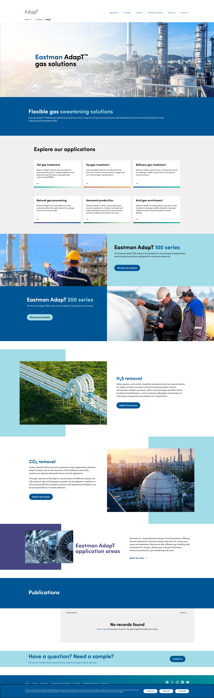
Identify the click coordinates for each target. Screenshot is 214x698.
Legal (27, 683)
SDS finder (44, 683)
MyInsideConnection (90, 683)
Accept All (182, 691)
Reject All (166, 691)
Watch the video (137, 558)
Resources (171, 13)
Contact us (184, 13)
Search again (102, 629)
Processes (127, 13)
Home (27, 19)
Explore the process (128, 405)
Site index (76, 683)
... (33, 19)
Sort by (182, 613)
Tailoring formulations (155, 13)
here (121, 692)
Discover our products (127, 268)
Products (139, 13)
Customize (150, 691)
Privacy (34, 683)
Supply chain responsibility (60, 683)
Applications (114, 13)
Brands (40, 19)
